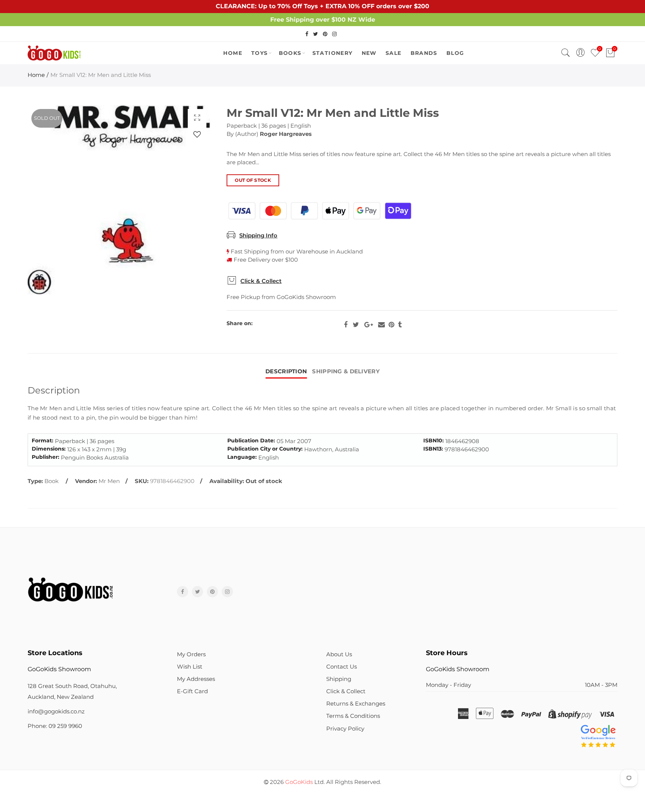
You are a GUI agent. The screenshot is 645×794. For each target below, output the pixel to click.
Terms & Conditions (353, 716)
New (369, 53)
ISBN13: (433, 449)
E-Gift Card (192, 691)
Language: (242, 457)
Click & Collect (260, 281)
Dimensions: (49, 449)
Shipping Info (258, 235)
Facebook (346, 324)
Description (286, 371)
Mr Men (109, 481)
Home (36, 75)
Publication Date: (251, 441)
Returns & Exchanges (355, 703)
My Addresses (196, 679)
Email (381, 324)
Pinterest (391, 324)
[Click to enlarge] (197, 117)
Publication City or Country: (265, 449)
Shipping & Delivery (346, 371)
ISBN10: (433, 441)
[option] (119, 200)
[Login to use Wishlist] (197, 134)
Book (51, 481)
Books (290, 53)
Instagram (227, 591)
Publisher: (45, 457)
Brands (424, 53)
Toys (259, 53)
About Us (339, 654)
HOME (232, 53)
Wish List (189, 666)
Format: (42, 441)
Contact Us (341, 666)
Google (368, 324)
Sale (394, 53)
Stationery (332, 53)
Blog (455, 53)
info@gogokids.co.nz (56, 711)
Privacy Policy (345, 728)
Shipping (338, 679)
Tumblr (400, 324)
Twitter (356, 324)
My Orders (191, 654)
